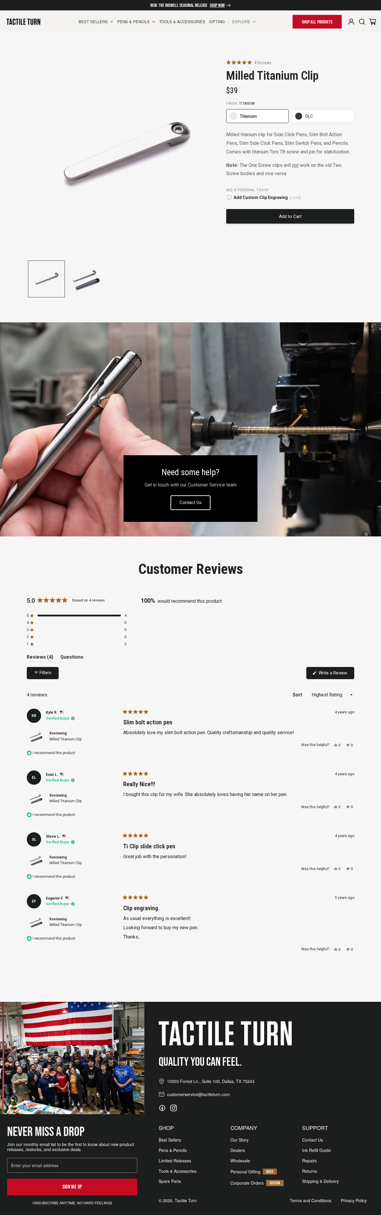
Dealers (237, 1150)
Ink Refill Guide (316, 1150)
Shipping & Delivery (320, 1181)
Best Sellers (170, 1139)
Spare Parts (170, 1181)
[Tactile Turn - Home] (23, 21)
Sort (298, 695)
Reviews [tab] (40, 658)
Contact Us (190, 502)
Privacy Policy (354, 1200)
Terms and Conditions (310, 1200)
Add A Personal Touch (247, 190)
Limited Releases (175, 1160)
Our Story (239, 1139)
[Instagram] (173, 1108)
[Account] (351, 21)
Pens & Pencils (173, 1150)
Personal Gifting (245, 1171)
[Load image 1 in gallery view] (46, 279)
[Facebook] (162, 1108)
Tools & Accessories (177, 1171)
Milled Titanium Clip (65, 739)
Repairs (309, 1160)
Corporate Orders (247, 1183)
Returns (309, 1171)
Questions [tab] (71, 658)
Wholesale (240, 1160)
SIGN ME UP (72, 1186)
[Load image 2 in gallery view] (86, 279)
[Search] (362, 21)
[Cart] (372, 21)
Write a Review (335, 674)
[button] (248, 62)
